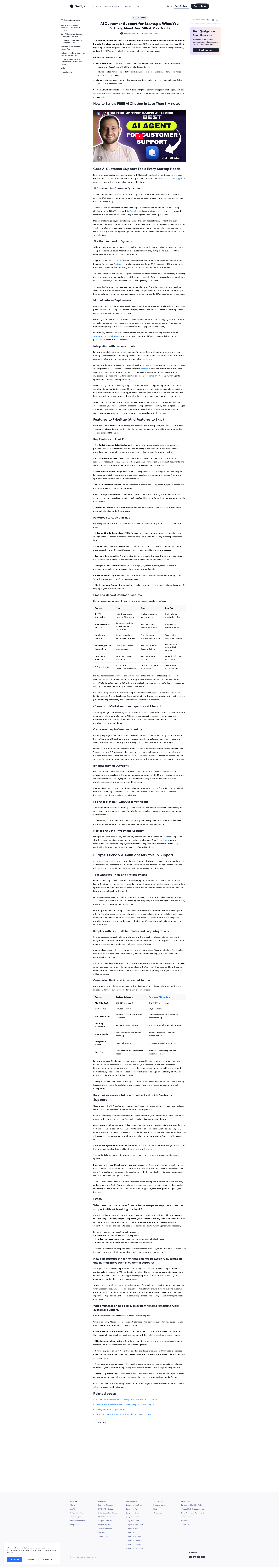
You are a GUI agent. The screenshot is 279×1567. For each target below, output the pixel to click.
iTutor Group (163, 840)
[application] (31, 1553)
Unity (130, 675)
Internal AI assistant (78, 1521)
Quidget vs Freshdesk (134, 1548)
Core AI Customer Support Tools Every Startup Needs (71, 35)
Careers (184, 1521)
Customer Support (105, 1505)
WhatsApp (98, 336)
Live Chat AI (102, 1532)
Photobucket (119, 264)
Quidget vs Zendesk (133, 1540)
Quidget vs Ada (132, 1528)
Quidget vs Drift (132, 1532)
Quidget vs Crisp (132, 1513)
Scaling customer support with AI (110, 1409)
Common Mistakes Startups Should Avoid (71, 48)
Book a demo (200, 6)
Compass (119, 675)
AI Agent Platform (77, 1513)
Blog (155, 1509)
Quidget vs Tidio (132, 1509)
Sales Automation (105, 1528)
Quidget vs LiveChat (134, 1505)
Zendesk (144, 368)
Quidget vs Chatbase (134, 1517)
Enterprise (126, 6)
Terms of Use (186, 1517)
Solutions (95, 6)
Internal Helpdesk (104, 1525)
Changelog (157, 1513)
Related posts (66, 72)
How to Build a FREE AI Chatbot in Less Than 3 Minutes (70, 27)
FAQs (62, 68)
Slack (106, 336)
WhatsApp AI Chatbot (107, 1517)
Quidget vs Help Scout (134, 1525)
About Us (185, 1525)
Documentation (159, 1505)
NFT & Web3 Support (106, 1509)
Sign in (169, 6)
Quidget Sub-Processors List (193, 1509)
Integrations (74, 1525)
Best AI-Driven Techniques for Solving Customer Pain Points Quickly (126, 1399)
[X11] (217, 20)
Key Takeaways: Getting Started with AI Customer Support (71, 61)
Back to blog (102, 1422)
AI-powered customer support (107, 861)
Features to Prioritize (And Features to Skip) (71, 41)
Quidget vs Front (132, 1521)
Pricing (137, 6)
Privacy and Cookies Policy (192, 1505)
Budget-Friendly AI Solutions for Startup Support (72, 54)
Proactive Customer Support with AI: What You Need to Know (123, 1414)
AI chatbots (134, 47)
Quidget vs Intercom (134, 1544)
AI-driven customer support (170, 178)
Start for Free (181, 6)
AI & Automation (139, 18)
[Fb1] (208, 20)
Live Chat (73, 1509)
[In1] (213, 20)
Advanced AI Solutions (159, 997)
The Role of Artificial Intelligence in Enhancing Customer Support (124, 1404)
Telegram (117, 336)
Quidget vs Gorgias (133, 1536)
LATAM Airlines (134, 211)
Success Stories (111, 6)
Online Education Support (108, 1513)
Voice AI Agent (76, 1517)
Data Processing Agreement (192, 1513)
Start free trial (205, 50)
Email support (103, 1536)
